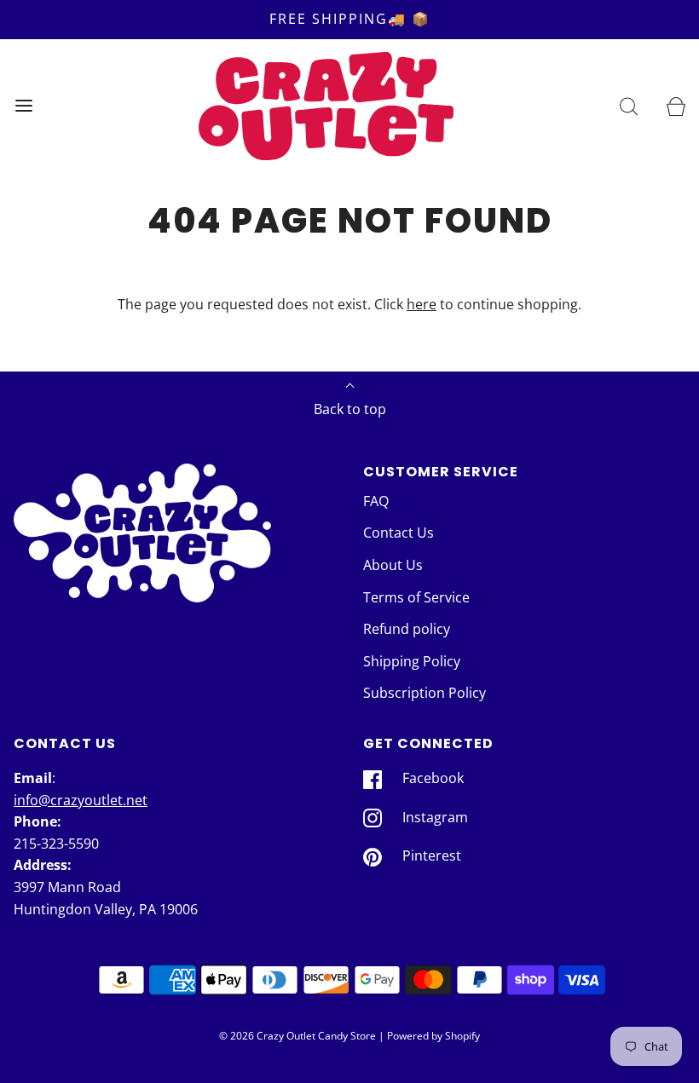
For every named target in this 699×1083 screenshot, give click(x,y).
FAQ (376, 501)
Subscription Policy (424, 692)
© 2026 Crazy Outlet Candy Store (297, 1035)
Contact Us (398, 532)
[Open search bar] (628, 106)
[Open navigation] (23, 106)
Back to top (350, 409)
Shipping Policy (411, 661)
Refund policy (406, 628)
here (421, 304)
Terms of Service (416, 597)
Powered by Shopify (433, 1035)
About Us (393, 565)
